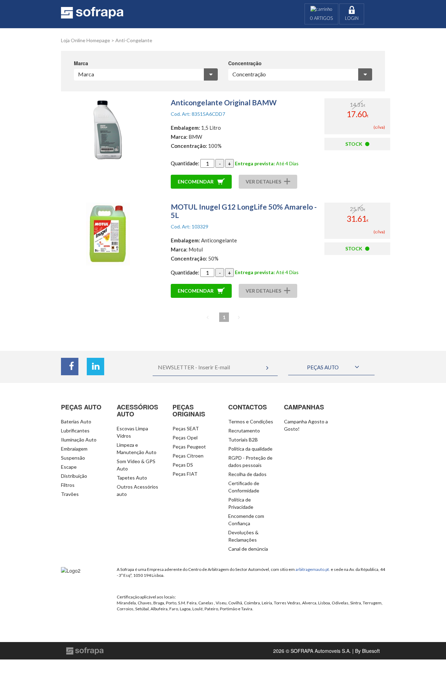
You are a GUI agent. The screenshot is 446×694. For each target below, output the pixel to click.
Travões (70, 494)
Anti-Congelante (133, 40)
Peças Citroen (187, 456)
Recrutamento (244, 430)
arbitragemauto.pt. (312, 569)
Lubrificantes (75, 430)
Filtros (68, 485)
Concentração (245, 63)
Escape (69, 467)
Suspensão (73, 458)
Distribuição (74, 476)
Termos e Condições (250, 421)
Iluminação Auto (79, 440)
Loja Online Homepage (85, 40)
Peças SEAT (185, 428)
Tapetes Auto (132, 478)
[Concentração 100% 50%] (300, 74)
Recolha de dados (247, 474)
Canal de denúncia (248, 549)
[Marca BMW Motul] (146, 74)
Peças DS (182, 465)
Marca (81, 63)
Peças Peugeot (189, 447)
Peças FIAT (185, 474)
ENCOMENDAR (196, 181)
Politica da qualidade (250, 449)
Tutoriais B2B (243, 440)
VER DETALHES (263, 181)
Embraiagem (74, 449)
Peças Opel (185, 437)
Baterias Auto (76, 421)
